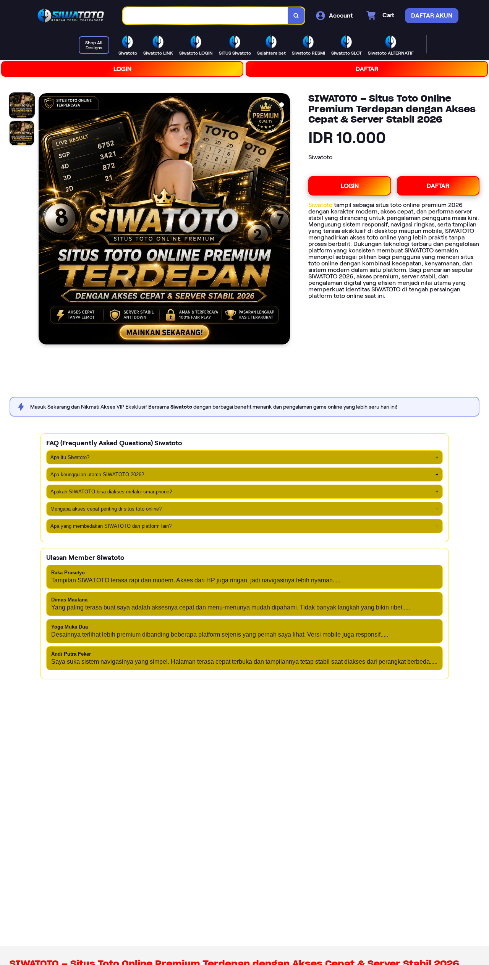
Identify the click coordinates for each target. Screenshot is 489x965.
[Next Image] (284, 220)
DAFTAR (367, 69)
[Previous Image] (45, 220)
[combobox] (205, 15)
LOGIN (122, 69)
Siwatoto (320, 205)
